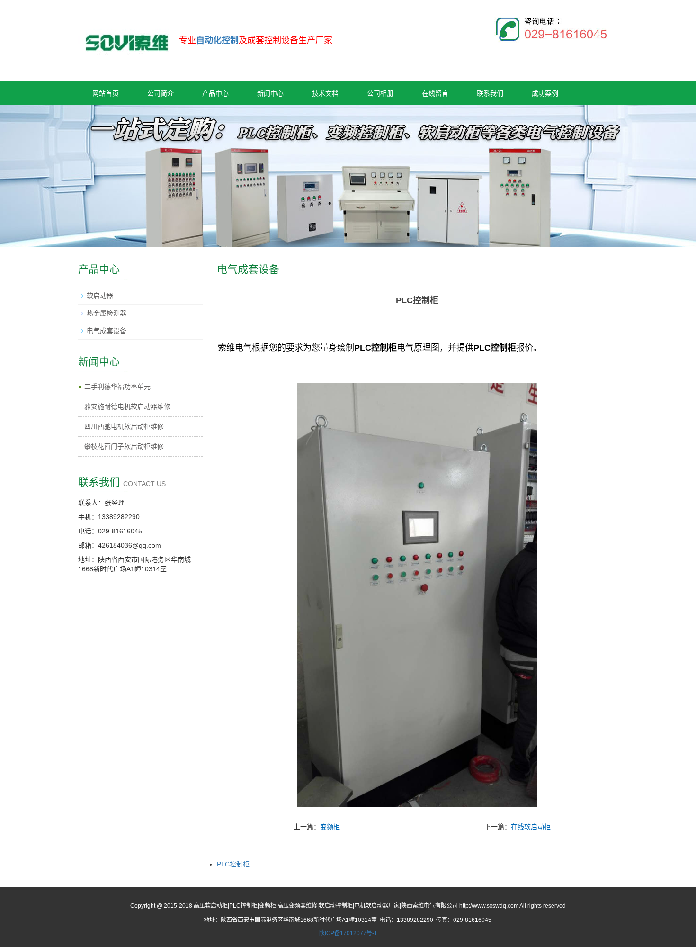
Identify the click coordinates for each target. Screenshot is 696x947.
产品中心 (215, 93)
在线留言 (435, 93)
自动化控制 (217, 40)
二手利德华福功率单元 (117, 386)
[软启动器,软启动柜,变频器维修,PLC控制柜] (126, 37)
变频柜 (330, 826)
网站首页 (105, 93)
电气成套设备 (106, 330)
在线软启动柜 (531, 826)
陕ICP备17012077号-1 (348, 933)
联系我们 (490, 93)
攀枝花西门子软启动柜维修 (124, 446)
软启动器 (100, 295)
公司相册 (380, 93)
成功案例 (545, 93)
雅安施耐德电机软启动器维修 (127, 406)
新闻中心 (270, 93)
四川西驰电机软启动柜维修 (124, 426)
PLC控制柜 (233, 864)
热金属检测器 (106, 313)
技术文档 (325, 93)
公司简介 (160, 93)
